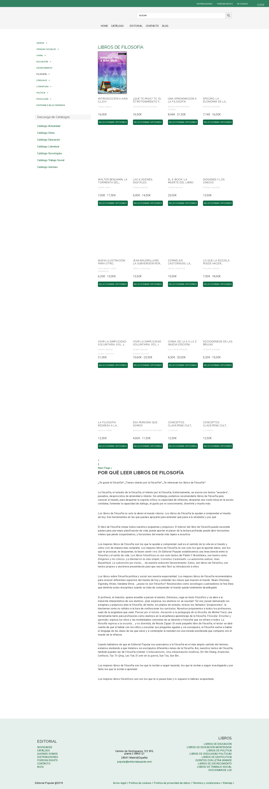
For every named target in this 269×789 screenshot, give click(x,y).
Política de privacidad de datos (172, 783)
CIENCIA (40, 43)
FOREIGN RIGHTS (225, 4)
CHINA (39, 55)
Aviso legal (119, 783)
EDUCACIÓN (42, 61)
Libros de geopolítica (217, 757)
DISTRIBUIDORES (204, 4)
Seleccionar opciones (113, 122)
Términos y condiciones (206, 783)
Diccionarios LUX (220, 770)
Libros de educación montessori (209, 747)
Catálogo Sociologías (49, 153)
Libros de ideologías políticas (210, 753)
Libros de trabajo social (214, 766)
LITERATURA (42, 86)
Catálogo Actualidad (48, 126)
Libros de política (219, 750)
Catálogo (117, 25)
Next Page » (105, 467)
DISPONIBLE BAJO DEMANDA (50, 105)
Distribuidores (47, 757)
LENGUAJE (41, 80)
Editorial (136, 25)
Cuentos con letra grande (213, 760)
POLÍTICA (40, 93)
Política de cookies (140, 783)
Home (104, 25)
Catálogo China (45, 132)
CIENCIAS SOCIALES (46, 49)
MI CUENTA (242, 4)
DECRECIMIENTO (44, 68)
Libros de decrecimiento (215, 763)
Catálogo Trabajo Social (50, 160)
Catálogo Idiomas (47, 167)
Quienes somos (47, 753)
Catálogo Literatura (48, 146)
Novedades (44, 747)
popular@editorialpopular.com (134, 761)
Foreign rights (47, 760)
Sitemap (227, 783)
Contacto (152, 25)
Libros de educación (218, 744)
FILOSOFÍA (41, 74)
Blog (165, 25)
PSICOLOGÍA (42, 99)
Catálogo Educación (48, 139)
